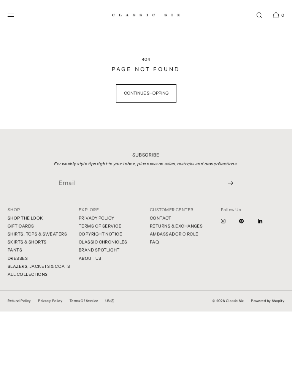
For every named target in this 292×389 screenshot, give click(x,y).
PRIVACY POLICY (96, 218)
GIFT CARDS (21, 226)
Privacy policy (50, 301)
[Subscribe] (223, 183)
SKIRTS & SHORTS (27, 242)
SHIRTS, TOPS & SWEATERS (37, 234)
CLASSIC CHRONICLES (103, 242)
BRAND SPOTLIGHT (99, 250)
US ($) (109, 301)
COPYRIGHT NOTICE (100, 234)
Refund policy (19, 301)
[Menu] (17, 15)
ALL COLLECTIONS (28, 274)
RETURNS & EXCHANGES (176, 226)
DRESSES (18, 258)
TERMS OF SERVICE (100, 226)
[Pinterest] (247, 221)
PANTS (15, 250)
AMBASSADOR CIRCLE (174, 234)
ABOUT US (90, 258)
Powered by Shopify (267, 301)
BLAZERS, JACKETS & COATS (39, 266)
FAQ (154, 242)
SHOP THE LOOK (25, 218)
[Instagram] (229, 221)
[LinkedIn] (266, 221)
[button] (259, 15)
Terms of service (84, 301)
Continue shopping (146, 93)
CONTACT (160, 218)
